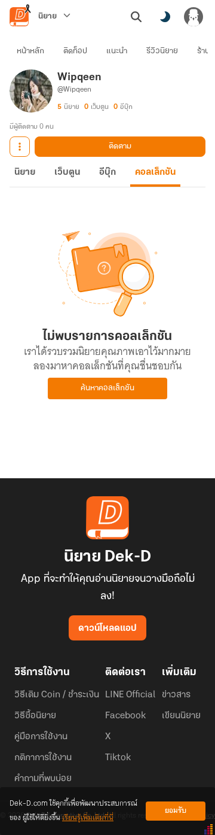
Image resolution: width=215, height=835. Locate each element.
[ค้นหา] (136, 17)
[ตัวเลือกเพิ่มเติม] (20, 146)
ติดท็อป (75, 51)
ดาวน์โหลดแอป (107, 628)
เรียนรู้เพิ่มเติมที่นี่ (87, 818)
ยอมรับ (175, 811)
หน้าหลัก (30, 51)
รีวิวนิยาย (162, 51)
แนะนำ (116, 51)
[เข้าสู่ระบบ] (193, 17)
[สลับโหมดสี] (165, 17)
